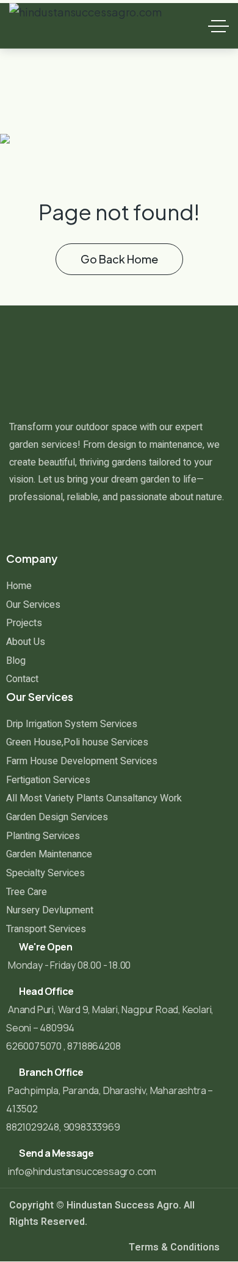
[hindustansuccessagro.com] (85, 26)
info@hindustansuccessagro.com (82, 1171)
